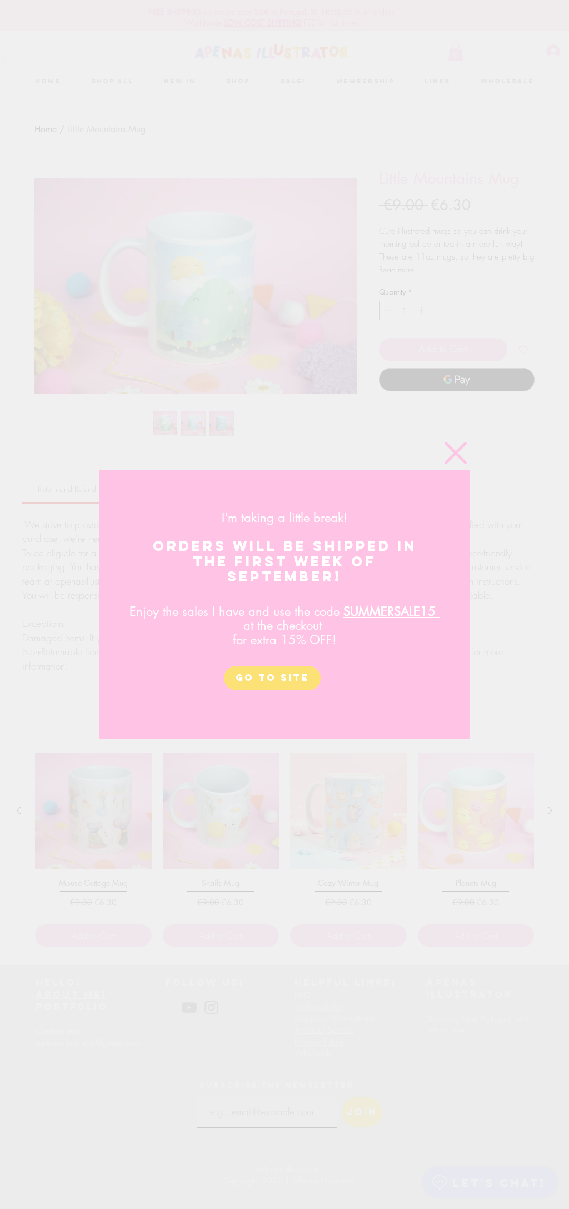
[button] (456, 453)
